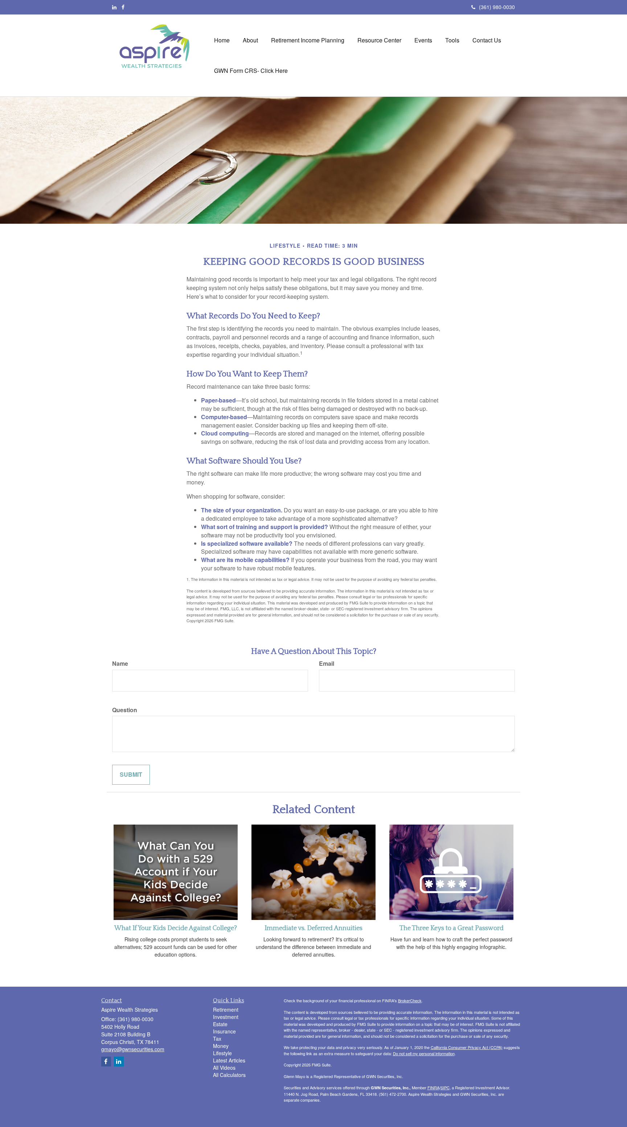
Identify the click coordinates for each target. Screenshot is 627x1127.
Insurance (224, 1031)
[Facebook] (123, 7)
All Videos (224, 1067)
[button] (250, 40)
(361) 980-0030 (497, 7)
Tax (217, 1038)
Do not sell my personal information (424, 1053)
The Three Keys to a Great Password (451, 928)
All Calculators (229, 1074)
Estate (220, 1024)
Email (326, 664)
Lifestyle (222, 1053)
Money (221, 1045)
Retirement (225, 1009)
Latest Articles (229, 1060)
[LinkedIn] (114, 7)
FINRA (433, 1087)
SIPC (445, 1087)
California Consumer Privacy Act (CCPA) (467, 1047)
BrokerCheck (410, 1000)
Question (124, 710)
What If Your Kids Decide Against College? (175, 928)
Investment (225, 1016)
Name (120, 664)
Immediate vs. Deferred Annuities (313, 928)
